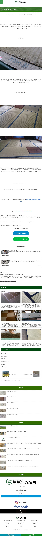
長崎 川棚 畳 (21, 525)
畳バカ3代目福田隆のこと (35, 520)
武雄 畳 (21, 526)
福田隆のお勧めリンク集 (21, 520)
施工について (4, 353)
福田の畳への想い (4, 358)
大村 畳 (35, 526)
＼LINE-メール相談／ (31, 535)
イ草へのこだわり (21, 522)
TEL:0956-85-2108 (21, 233)
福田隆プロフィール (5, 361)
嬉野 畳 (35, 525)
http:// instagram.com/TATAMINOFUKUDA (23, 211)
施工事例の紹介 (9, 281)
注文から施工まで (4, 356)
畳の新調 (14, 281)
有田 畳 (7, 526)
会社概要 (34, 523)
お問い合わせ (4, 366)
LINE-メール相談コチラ (21, 239)
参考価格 (3, 364)
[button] (39, 289)
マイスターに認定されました (7, 520)
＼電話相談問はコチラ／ (10, 535)
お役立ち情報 (3, 281)
